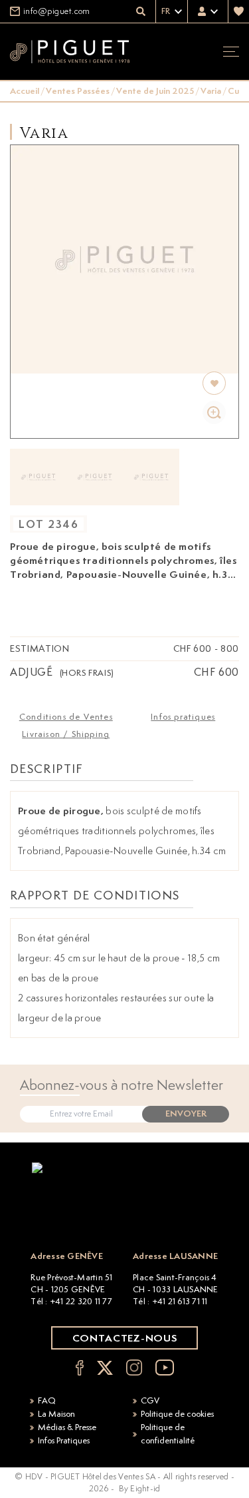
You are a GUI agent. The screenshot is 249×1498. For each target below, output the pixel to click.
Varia (211, 91)
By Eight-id (140, 1488)
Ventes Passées (78, 91)
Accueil (24, 91)
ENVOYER (186, 1113)
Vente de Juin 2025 (155, 91)
